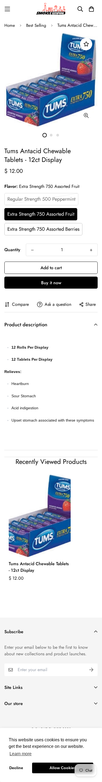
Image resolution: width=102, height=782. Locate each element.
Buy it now (51, 283)
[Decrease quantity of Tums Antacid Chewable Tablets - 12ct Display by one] (32, 250)
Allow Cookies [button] (63, 768)
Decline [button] (16, 768)
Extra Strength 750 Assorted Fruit (40, 214)
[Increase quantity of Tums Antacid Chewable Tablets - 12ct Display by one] (91, 250)
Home (9, 25)
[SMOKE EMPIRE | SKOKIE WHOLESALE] (51, 9)
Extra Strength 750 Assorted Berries (43, 229)
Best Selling (36, 25)
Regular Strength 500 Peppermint (41, 199)
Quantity (12, 250)
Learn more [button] (21, 753)
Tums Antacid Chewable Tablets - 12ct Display (39, 567)
